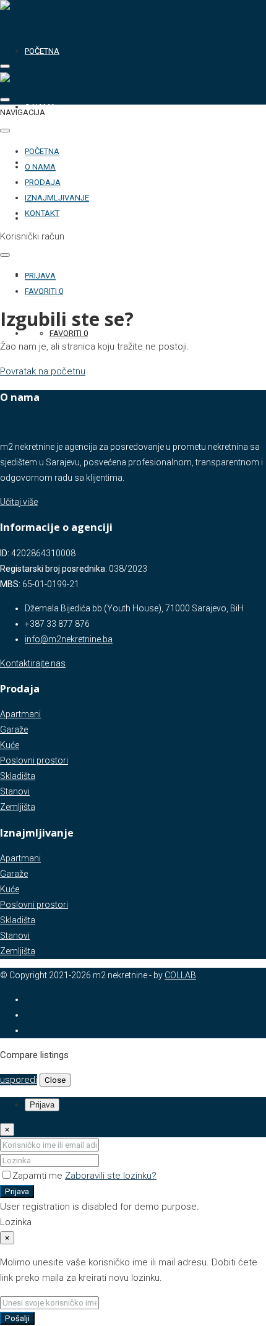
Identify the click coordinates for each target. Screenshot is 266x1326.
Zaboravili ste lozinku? (111, 1175)
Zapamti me (38, 1175)
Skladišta (17, 776)
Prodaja (43, 182)
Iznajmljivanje (57, 197)
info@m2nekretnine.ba (69, 639)
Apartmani (20, 714)
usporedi (18, 1079)
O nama (40, 166)
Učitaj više (19, 502)
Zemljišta (17, 807)
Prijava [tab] (42, 1104)
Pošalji (17, 1318)
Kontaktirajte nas (33, 663)
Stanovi (15, 791)
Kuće (9, 745)
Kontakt (42, 213)
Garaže (14, 729)
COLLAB (180, 975)
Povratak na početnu (42, 371)
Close (55, 1080)
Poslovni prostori (34, 760)
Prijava (17, 1191)
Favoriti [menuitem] (68, 333)
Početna (42, 51)
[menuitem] (40, 276)
